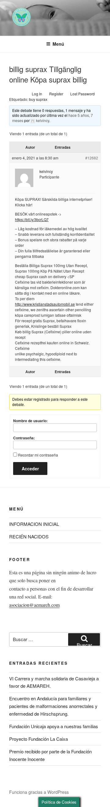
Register (56, 93)
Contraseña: (24, 438)
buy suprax (38, 99)
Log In (37, 93)
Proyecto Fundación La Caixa (38, 739)
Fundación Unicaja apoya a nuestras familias (53, 726)
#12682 (91, 157)
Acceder (30, 468)
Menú (58, 44)
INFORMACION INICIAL (34, 524)
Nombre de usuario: (30, 420)
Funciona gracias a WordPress (39, 792)
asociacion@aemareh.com (34, 605)
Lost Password (82, 93)
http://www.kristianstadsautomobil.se (45, 304)
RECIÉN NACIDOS (29, 536)
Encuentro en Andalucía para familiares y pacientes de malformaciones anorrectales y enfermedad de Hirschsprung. (53, 706)
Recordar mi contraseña (38, 454)
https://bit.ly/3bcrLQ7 (32, 219)
